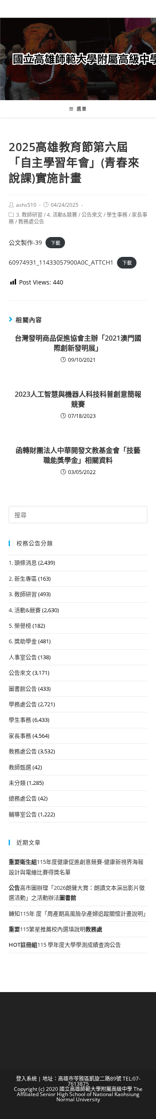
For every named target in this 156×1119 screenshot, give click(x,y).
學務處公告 (23, 704)
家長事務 (20, 736)
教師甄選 (20, 767)
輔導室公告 (23, 814)
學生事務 (117, 214)
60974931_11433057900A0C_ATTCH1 (61, 262)
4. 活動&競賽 (62, 214)
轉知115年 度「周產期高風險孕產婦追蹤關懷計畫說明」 (79, 913)
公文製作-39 (25, 242)
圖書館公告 (23, 688)
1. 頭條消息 (23, 562)
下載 (55, 243)
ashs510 (26, 205)
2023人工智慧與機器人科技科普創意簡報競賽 (78, 398)
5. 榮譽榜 (20, 625)
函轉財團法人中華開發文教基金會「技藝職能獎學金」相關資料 (78, 455)
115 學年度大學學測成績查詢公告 (65, 944)
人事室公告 (23, 657)
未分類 (17, 783)
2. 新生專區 (23, 578)
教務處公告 (31, 221)
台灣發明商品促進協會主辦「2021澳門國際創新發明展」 (78, 342)
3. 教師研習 (29, 214)
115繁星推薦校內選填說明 (55, 929)
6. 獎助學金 (23, 641)
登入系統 (26, 1078)
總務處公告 (23, 798)
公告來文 (91, 214)
